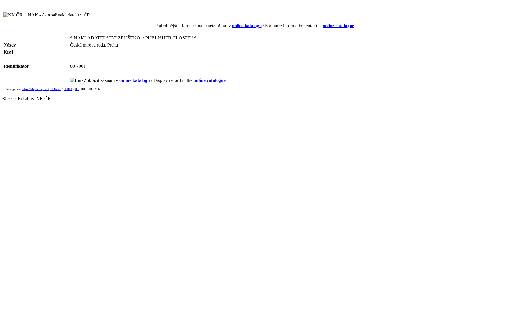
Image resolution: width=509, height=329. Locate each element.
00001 (68, 89)
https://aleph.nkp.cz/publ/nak (41, 89)
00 (77, 89)
